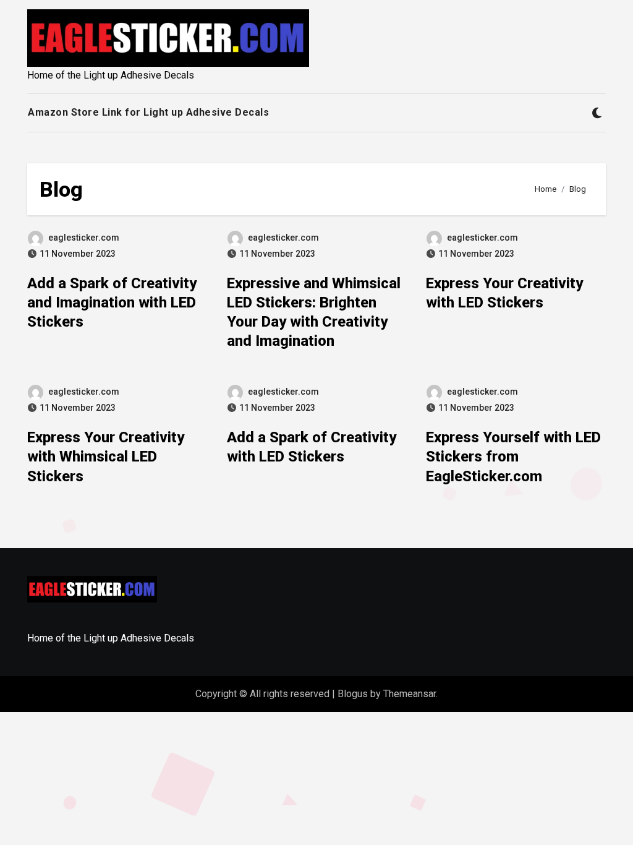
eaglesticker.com (83, 237)
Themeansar (409, 694)
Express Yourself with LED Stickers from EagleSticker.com (513, 456)
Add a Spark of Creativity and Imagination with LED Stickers (112, 302)
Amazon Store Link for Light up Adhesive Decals (148, 112)
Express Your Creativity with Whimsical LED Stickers (105, 456)
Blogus (353, 694)
